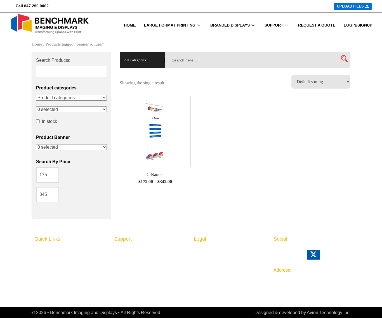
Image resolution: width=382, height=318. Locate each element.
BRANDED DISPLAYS (230, 25)
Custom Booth (50, 269)
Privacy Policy (209, 252)
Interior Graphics (53, 260)
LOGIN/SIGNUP (358, 25)
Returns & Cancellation (219, 260)
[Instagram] (300, 257)
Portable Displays (54, 277)
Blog (119, 269)
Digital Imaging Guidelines (143, 277)
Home (37, 44)
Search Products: (53, 60)
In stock (49, 121)
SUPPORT (274, 25)
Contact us (126, 260)
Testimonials (128, 286)
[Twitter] (321, 257)
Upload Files (48, 285)
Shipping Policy (211, 269)
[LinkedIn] (276, 257)
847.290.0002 (36, 6)
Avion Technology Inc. (328, 312)
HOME (130, 25)
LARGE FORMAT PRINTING (169, 25)
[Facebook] (288, 257)
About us (124, 252)
